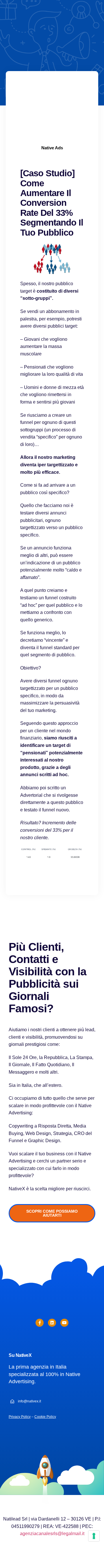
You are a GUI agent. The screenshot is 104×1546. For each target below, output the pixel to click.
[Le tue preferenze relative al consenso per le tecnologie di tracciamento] (93, 1536)
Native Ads (52, 147)
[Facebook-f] (40, 1323)
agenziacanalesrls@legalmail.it (52, 1533)
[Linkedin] (52, 1323)
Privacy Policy (20, 1417)
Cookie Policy (45, 1417)
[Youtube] (64, 1323)
